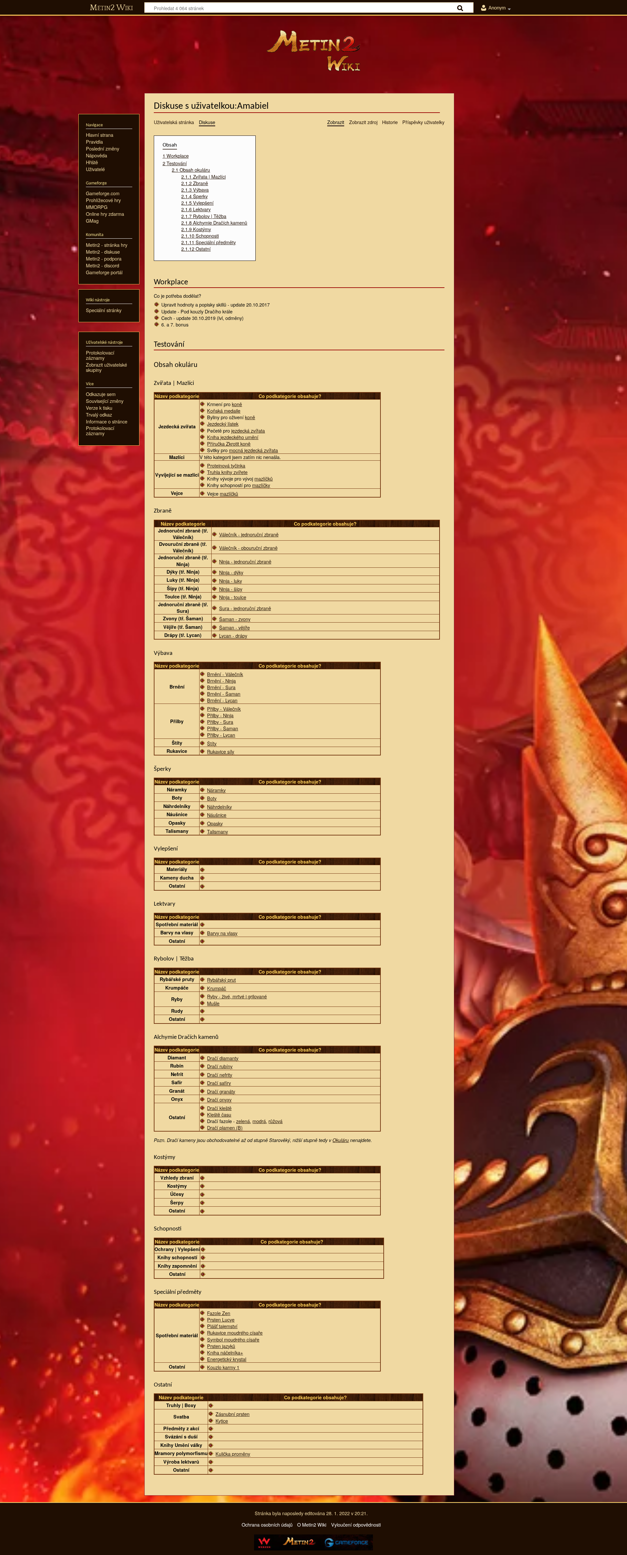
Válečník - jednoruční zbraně (249, 534)
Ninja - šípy (230, 588)
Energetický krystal (226, 1359)
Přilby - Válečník (224, 708)
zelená (243, 1121)
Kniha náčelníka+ (225, 1352)
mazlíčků (263, 478)
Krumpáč (216, 988)
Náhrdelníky (219, 806)
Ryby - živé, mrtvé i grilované (237, 996)
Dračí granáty (221, 1091)
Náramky (216, 789)
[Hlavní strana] (313, 50)
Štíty (212, 743)
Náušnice (216, 814)
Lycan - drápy (233, 635)
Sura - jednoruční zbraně (245, 608)
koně (237, 404)
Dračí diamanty (222, 1058)
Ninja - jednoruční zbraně (245, 561)
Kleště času (219, 1114)
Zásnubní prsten (232, 1413)
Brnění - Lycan (222, 700)
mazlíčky (261, 485)
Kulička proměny (233, 1453)
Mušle (213, 1003)
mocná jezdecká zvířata (253, 450)
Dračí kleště (219, 1107)
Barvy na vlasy (222, 932)
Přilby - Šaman (222, 728)
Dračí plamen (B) (225, 1127)
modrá (259, 1121)
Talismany (217, 831)
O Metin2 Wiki (311, 1524)
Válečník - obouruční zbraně (248, 547)
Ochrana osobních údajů (267, 1524)
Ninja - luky (230, 580)
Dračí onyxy (219, 1099)
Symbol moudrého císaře (233, 1339)
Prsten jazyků (221, 1345)
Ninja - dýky (231, 572)
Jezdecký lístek (222, 423)
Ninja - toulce (232, 597)
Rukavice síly (220, 751)
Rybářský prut (221, 979)
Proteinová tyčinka (226, 465)
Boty (212, 798)
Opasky (215, 823)
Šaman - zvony (234, 618)
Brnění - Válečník (225, 674)
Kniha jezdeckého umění (232, 437)
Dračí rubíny (220, 1066)
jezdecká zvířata (248, 430)
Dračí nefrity (219, 1074)
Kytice (222, 1420)
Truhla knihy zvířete (227, 471)
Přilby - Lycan (221, 734)
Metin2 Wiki (111, 7)
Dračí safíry (219, 1082)
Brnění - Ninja (221, 680)
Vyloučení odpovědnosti (356, 1524)
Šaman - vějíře (234, 627)
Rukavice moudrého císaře (235, 1332)
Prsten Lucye (220, 1319)
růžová (275, 1121)
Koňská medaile (223, 410)
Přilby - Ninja (220, 715)
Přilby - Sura (220, 721)
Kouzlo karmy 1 (223, 1367)
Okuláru (340, 1140)
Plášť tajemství (222, 1326)
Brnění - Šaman (223, 693)
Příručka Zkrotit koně (228, 443)
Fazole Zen (218, 1312)
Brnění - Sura (221, 687)
